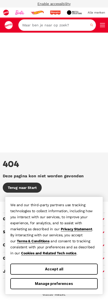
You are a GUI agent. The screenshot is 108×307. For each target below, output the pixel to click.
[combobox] (57, 25)
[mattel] (6, 13)
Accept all (54, 269)
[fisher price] (55, 13)
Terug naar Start (22, 188)
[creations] (74, 13)
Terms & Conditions (33, 241)
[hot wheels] (37, 13)
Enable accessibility (54, 4)
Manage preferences (54, 283)
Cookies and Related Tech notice (48, 253)
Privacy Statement (76, 229)
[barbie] (19, 13)
